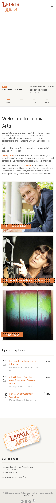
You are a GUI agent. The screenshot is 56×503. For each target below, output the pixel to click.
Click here (27, 165)
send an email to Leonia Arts (14, 477)
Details (49, 361)
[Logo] (18, 7)
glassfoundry (28, 495)
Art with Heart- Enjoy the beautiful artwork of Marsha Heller (22, 380)
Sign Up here (7, 155)
